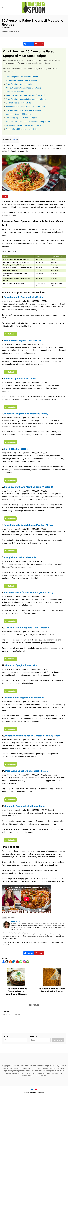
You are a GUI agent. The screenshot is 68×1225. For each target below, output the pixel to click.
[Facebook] (3, 961)
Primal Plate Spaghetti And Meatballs (21, 118)
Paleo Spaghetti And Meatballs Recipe (22, 77)
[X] (6, 961)
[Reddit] (10, 961)
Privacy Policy (41, 1092)
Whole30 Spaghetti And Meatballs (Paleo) (23, 88)
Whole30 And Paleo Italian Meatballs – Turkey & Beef (28, 122)
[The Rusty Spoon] (34, 7)
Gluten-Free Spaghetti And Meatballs (21, 80)
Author (4, 917)
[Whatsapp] (20, 961)
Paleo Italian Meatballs (15, 92)
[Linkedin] (13, 961)
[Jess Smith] (6, 924)
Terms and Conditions (29, 1092)
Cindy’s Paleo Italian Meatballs (18, 103)
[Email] (27, 961)
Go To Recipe (10, 334)
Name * (7, 1037)
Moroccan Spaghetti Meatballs (18, 114)
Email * (33, 1037)
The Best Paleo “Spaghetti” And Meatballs (23, 110)
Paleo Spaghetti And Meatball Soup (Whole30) (25, 95)
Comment (6, 1011)
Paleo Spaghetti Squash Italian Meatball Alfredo (26, 99)
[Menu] (2, 7)
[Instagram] (24, 961)
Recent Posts (11, 917)
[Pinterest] (17, 961)
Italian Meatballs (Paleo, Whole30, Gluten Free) (25, 107)
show (15, 139)
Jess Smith (7, 27)
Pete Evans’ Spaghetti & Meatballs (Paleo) (23, 125)
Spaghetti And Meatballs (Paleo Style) (22, 129)
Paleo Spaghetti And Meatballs (19, 84)
